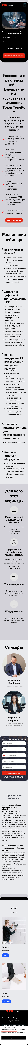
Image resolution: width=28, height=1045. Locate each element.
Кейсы (9, 1018)
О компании (22, 1018)
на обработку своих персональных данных (14, 777)
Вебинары (15, 1018)
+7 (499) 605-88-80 (14, 1021)
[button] (5, 955)
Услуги (4, 1018)
